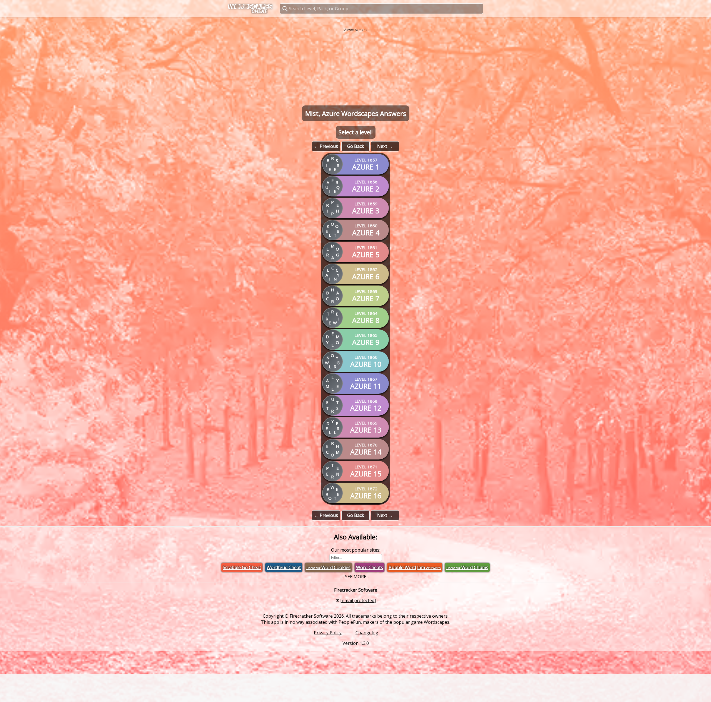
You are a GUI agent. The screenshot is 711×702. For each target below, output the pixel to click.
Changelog (367, 633)
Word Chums (467, 567)
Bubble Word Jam (415, 567)
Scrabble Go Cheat (242, 567)
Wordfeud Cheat (284, 567)
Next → (385, 146)
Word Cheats (369, 567)
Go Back (355, 146)
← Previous (326, 146)
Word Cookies (328, 567)
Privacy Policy (328, 633)
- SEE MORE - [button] (355, 577)
